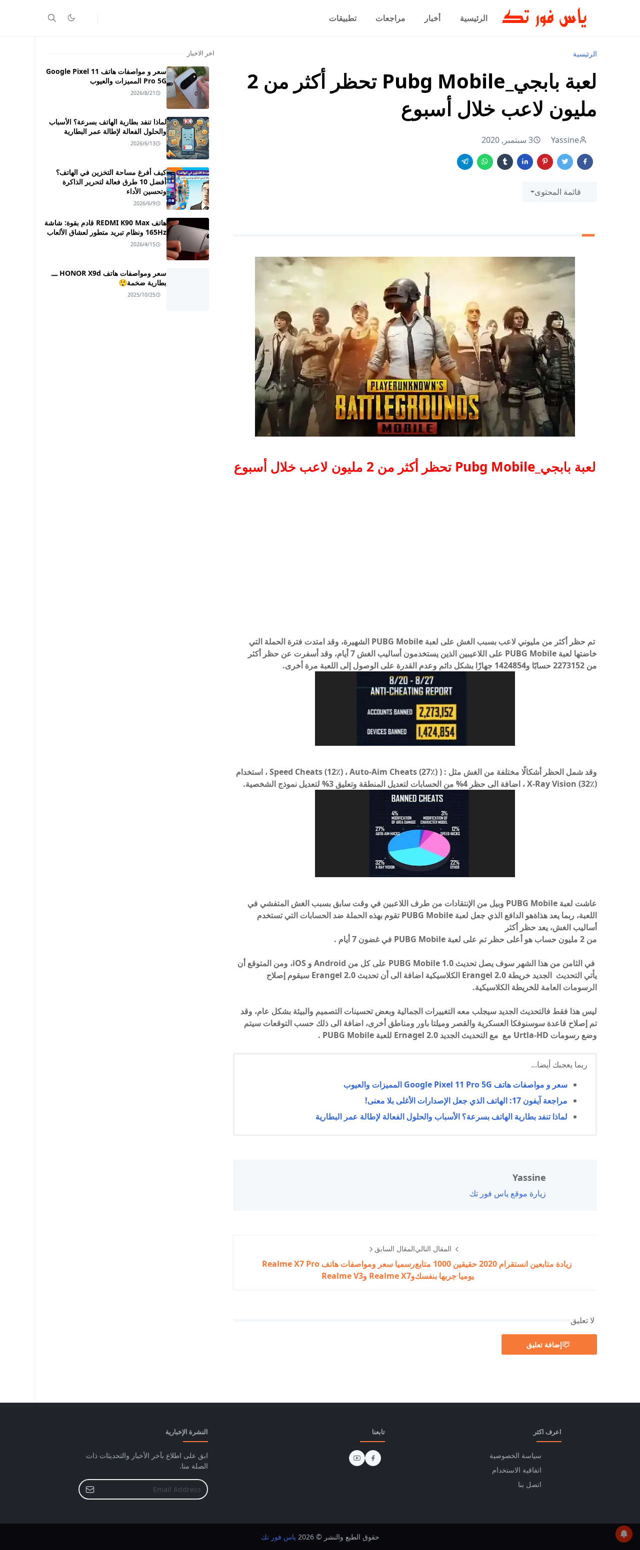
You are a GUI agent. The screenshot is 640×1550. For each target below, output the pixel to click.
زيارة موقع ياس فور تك (508, 1193)
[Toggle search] (52, 18)
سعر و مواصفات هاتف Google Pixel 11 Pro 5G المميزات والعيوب (456, 1084)
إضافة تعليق (544, 1344)
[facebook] (373, 1458)
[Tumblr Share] (505, 162)
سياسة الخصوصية (516, 1455)
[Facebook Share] (585, 162)
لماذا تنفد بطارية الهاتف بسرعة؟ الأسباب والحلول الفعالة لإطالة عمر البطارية (442, 1116)
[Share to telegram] (465, 162)
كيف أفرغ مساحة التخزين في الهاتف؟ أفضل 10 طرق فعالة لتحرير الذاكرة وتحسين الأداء (111, 181)
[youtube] (357, 1458)
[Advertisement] (415, 553)
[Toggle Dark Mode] (71, 17)
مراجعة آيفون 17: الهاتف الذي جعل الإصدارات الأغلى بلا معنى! (466, 1100)
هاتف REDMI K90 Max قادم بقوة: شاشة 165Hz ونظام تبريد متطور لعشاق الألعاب (105, 227)
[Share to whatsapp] (485, 162)
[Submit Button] (90, 1489)
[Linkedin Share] (525, 162)
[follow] (88, 18)
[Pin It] (545, 162)
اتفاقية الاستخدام (517, 1470)
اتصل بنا (530, 1484)
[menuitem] (473, 18)
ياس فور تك (278, 1537)
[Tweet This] (565, 162)
